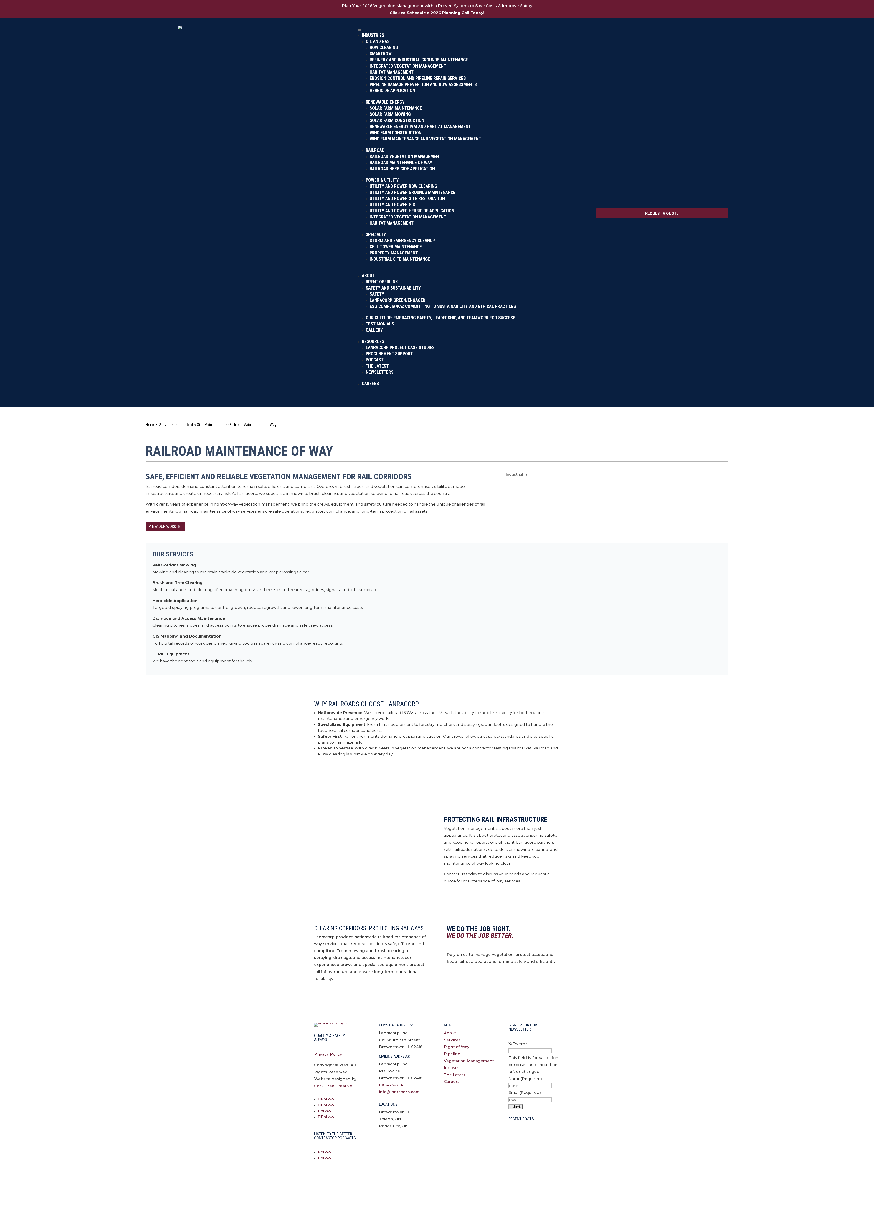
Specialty (376, 234)
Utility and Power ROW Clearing (403, 186)
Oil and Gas (378, 41)
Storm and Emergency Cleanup (402, 240)
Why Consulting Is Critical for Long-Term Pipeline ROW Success (529, 1139)
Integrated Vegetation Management (408, 66)
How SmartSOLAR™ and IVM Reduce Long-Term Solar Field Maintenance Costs (533, 1192)
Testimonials (380, 324)
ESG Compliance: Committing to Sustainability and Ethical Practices (443, 306)
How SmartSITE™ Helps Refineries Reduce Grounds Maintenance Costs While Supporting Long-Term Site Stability (533, 1165)
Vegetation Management (469, 1061)
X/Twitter (517, 1044)
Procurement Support (389, 353)
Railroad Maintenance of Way (401, 162)
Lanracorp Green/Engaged (397, 300)
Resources (373, 341)
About (368, 275)
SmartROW (381, 53)
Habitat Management (392, 72)
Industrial (514, 475)
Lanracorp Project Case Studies (400, 347)
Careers (370, 383)
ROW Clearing (384, 47)
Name (525, 1078)
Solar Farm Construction (397, 120)
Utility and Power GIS (392, 204)
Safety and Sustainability (393, 288)
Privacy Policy (328, 1054)
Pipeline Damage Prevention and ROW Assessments (423, 84)
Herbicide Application (392, 90)
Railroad (375, 150)
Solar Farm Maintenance (396, 108)
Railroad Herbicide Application (402, 168)
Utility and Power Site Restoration (407, 198)
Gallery (374, 330)
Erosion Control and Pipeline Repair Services (418, 78)
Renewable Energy (385, 102)
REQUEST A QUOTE (662, 213)
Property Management (394, 253)
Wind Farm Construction (396, 132)
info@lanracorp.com (399, 1092)
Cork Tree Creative (333, 1086)
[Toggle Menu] (360, 30)
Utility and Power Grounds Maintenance (412, 192)
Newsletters (380, 372)
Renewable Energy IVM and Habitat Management (420, 126)
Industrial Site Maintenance (400, 259)
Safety (377, 294)
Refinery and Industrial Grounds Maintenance (419, 60)
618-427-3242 (392, 1085)
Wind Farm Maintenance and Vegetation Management (425, 139)
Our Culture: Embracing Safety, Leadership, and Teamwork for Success (441, 317)
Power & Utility (382, 180)
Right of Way (457, 1046)
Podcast (375, 360)
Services (452, 1040)
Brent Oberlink (382, 282)
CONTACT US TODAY (343, 773)
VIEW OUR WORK (162, 526)
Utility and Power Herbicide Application (412, 210)
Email (524, 1092)
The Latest (377, 366)
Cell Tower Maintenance (396, 246)
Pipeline (452, 1054)
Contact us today (472, 980)
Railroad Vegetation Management (405, 156)
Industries (373, 35)
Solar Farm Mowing (390, 114)
